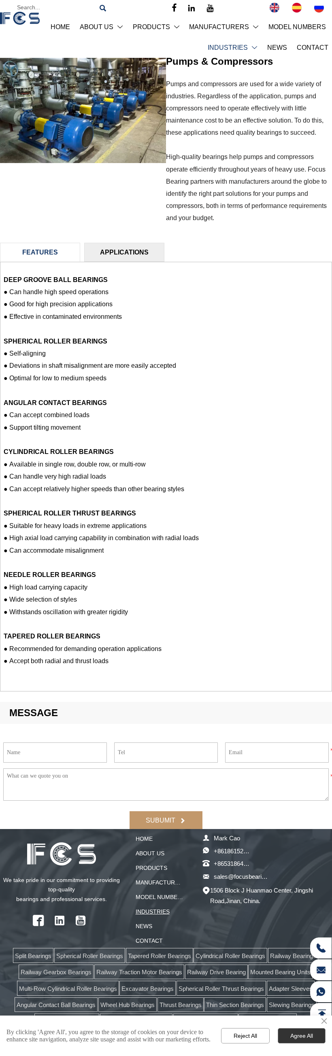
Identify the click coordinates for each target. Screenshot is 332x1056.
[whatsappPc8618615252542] (320, 992)
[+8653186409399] (320, 948)
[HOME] (20, 18)
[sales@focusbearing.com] (320, 970)
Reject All (245, 1036)
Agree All (301, 1036)
